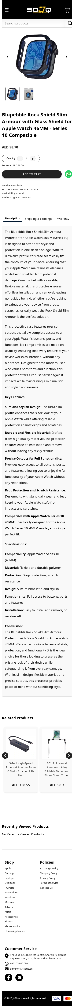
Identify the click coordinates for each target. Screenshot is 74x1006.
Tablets (9, 907)
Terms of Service (49, 882)
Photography (12, 926)
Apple (8, 868)
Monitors (10, 897)
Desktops (10, 882)
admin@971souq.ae (21, 968)
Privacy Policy (47, 878)
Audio (8, 911)
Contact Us (46, 887)
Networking (11, 892)
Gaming (9, 873)
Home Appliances (14, 931)
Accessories (11, 916)
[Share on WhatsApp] (68, 174)
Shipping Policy (48, 873)
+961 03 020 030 (19, 963)
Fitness (9, 921)
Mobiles (9, 902)
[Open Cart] (67, 10)
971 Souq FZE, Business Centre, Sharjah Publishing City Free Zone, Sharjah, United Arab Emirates (38, 956)
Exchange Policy (49, 868)
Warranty (63, 219)
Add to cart (32, 174)
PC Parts (9, 887)
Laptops (9, 878)
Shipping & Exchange (38, 219)
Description (12, 218)
